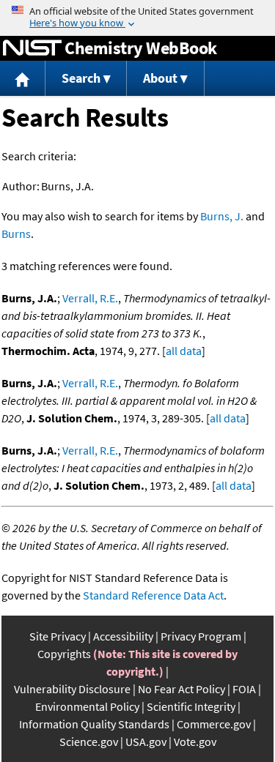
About (160, 78)
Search (81, 78)
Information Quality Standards (94, 724)
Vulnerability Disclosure (72, 688)
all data (184, 350)
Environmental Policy (87, 706)
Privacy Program (201, 636)
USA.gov (145, 741)
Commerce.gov (214, 724)
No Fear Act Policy (181, 688)
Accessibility (123, 636)
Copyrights (64, 653)
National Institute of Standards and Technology (32, 48)
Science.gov (88, 741)
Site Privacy (57, 636)
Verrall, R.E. (90, 298)
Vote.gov (195, 741)
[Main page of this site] (22, 79)
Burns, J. (221, 216)
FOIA (244, 688)
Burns (16, 233)
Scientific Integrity (191, 706)
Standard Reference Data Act (153, 595)
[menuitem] (22, 79)
